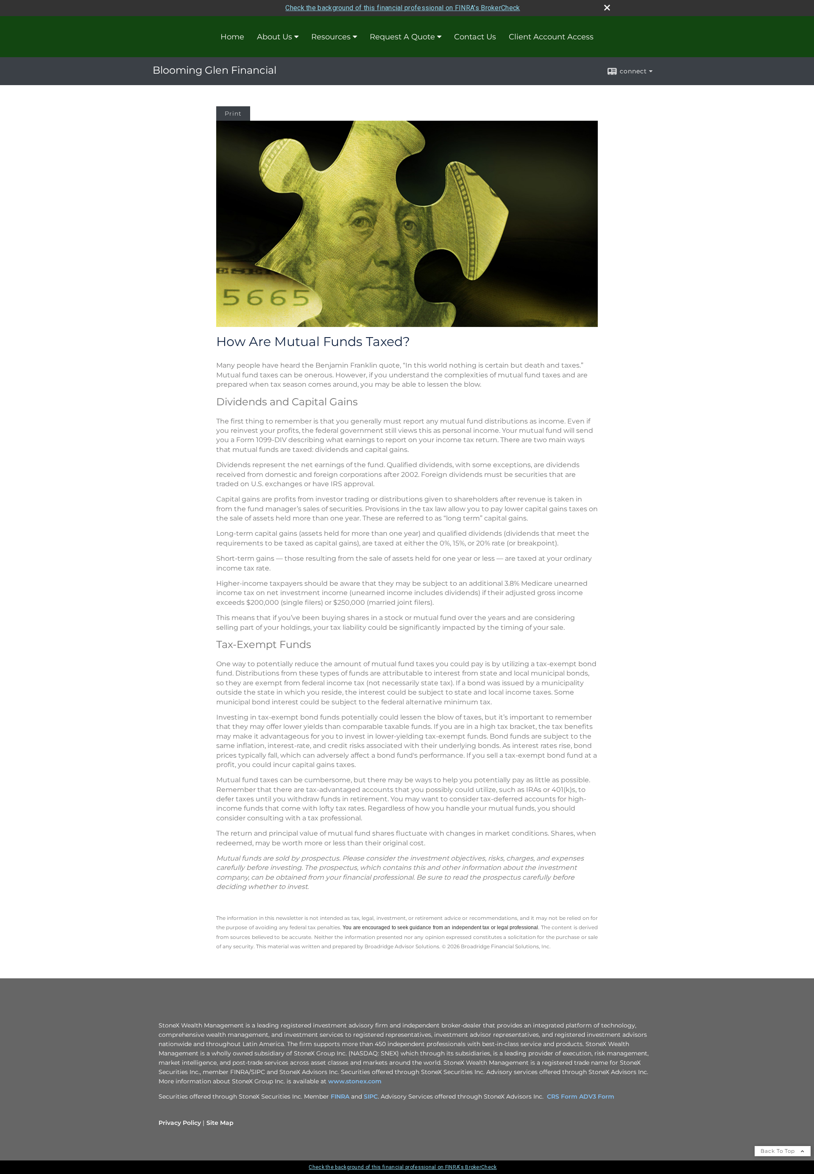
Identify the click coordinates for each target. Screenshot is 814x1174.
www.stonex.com (355, 1081)
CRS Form (562, 1096)
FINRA (341, 1096)
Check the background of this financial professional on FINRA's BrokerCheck (402, 8)
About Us (274, 37)
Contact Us (475, 37)
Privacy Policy (180, 1123)
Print (233, 113)
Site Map (220, 1123)
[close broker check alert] (607, 7)
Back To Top (779, 1151)
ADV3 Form (596, 1096)
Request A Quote (402, 37)
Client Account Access (551, 37)
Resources (331, 37)
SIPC (371, 1096)
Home (232, 37)
